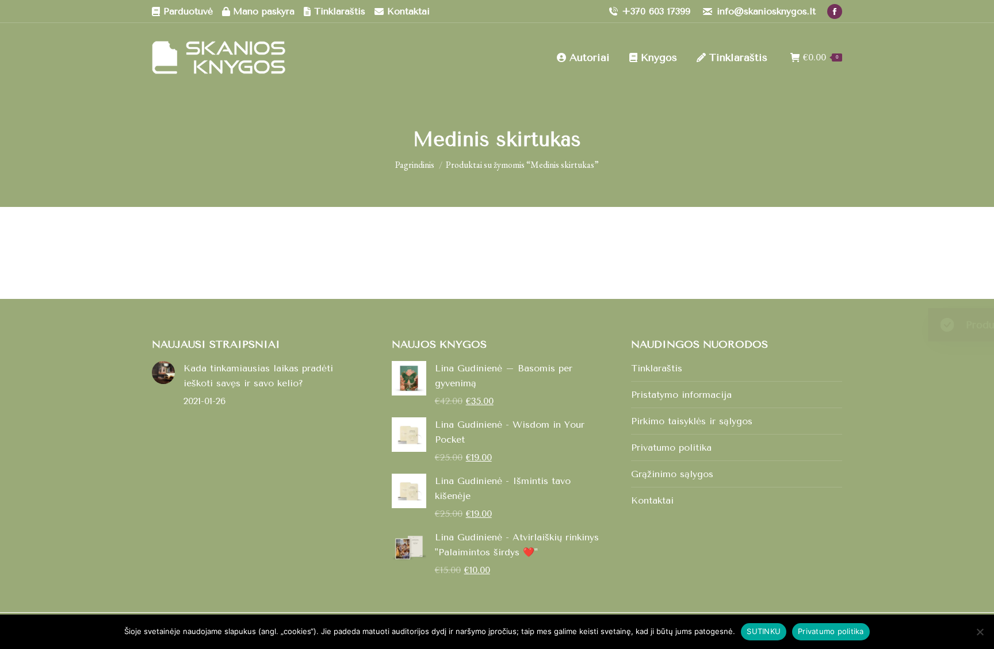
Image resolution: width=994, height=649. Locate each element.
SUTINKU (764, 631)
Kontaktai (652, 500)
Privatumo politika (671, 447)
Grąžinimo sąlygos (672, 473)
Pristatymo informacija (681, 394)
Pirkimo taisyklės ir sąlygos (691, 421)
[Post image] (163, 372)
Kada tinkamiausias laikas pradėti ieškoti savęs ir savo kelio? (258, 376)
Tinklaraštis (656, 368)
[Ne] (979, 632)
